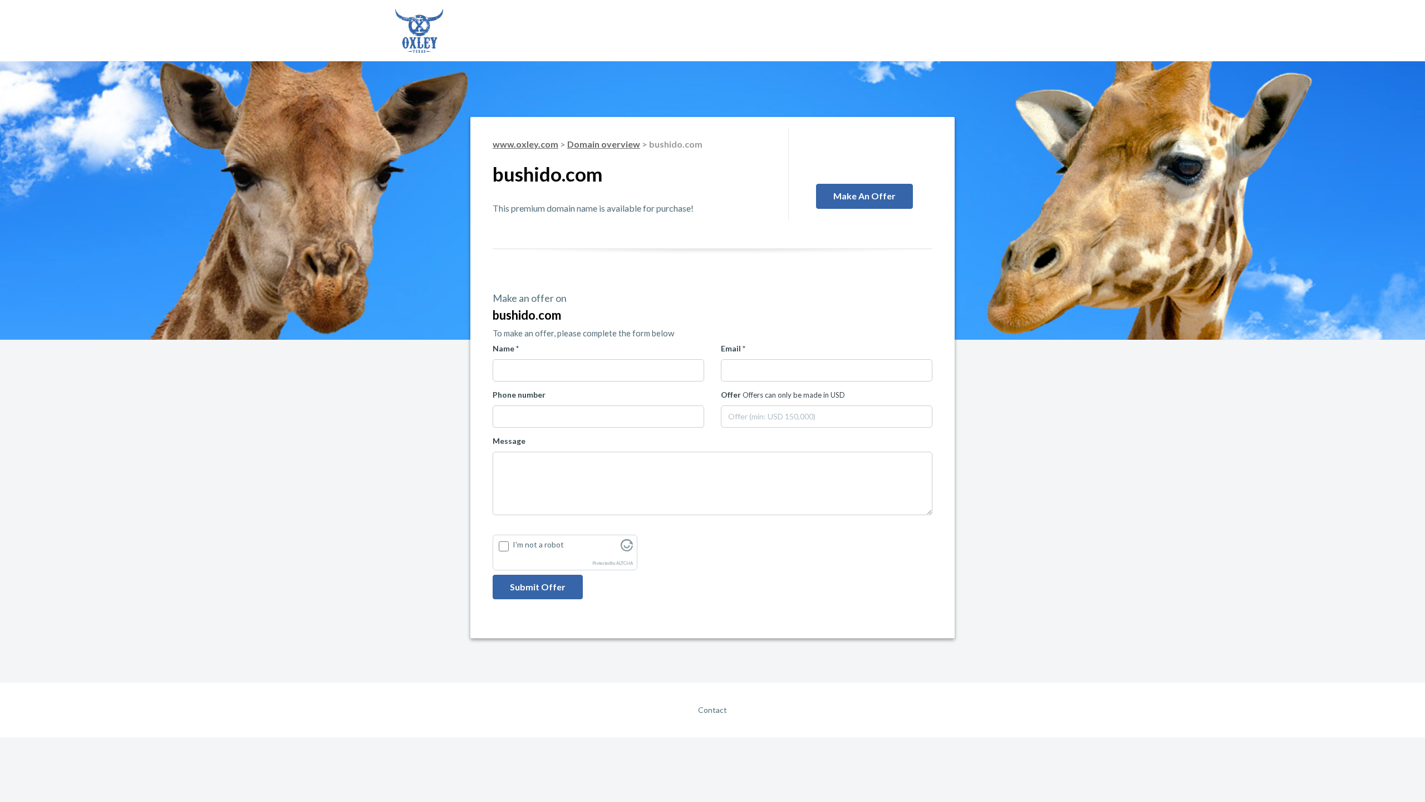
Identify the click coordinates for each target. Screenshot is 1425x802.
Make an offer (864, 195)
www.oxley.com (525, 144)
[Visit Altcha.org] (627, 548)
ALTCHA (624, 563)
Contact (712, 710)
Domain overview (603, 144)
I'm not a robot (538, 544)
